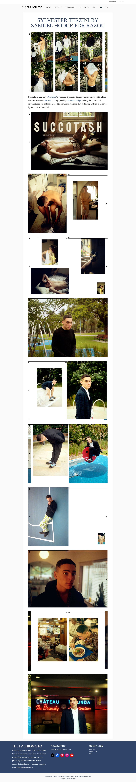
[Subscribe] (101, 7)
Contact (92, 749)
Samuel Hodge (74, 100)
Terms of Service (68, 776)
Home (48, 7)
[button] (107, 7)
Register (112, 2)
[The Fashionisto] (32, 7)
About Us (93, 751)
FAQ (90, 753)
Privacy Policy (57, 776)
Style (57, 7)
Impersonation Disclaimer (83, 776)
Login (122, 2)
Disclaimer (48, 776)
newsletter (65, 749)
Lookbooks (84, 7)
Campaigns (70, 7)
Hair (94, 7)
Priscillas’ (52, 97)
